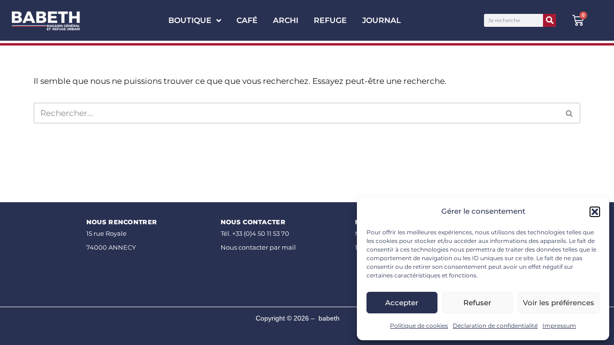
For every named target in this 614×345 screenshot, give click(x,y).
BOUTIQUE (190, 20)
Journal (381, 20)
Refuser (477, 302)
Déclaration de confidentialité (495, 325)
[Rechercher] (549, 20)
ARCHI (285, 20)
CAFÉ (247, 20)
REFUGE (330, 20)
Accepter (401, 302)
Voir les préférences (558, 302)
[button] (595, 212)
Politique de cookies (419, 325)
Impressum (559, 325)
